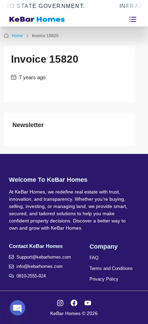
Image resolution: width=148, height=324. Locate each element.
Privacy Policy (103, 279)
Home (17, 35)
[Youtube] (88, 303)
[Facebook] (74, 303)
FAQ (93, 257)
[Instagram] (60, 303)
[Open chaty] (17, 307)
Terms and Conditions (111, 268)
